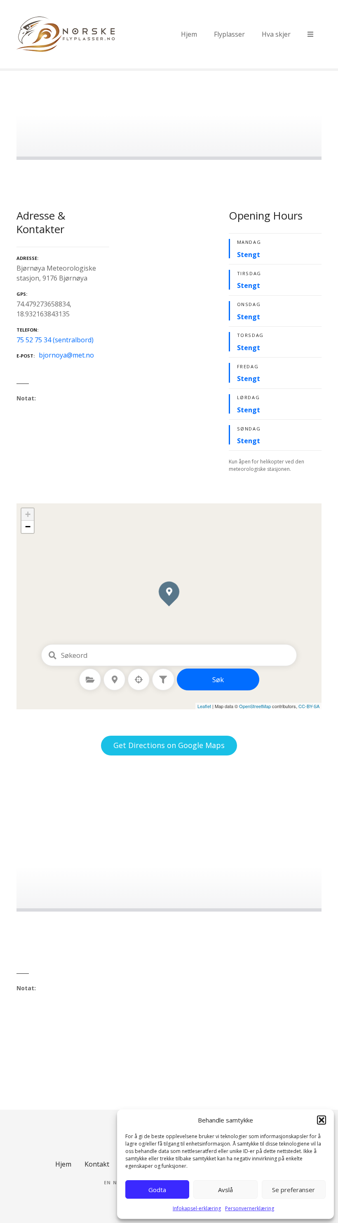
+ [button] (28, 514)
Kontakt (96, 1164)
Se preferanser (293, 1190)
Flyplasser (229, 34)
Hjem (189, 34)
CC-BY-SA (308, 706)
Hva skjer (276, 34)
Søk (218, 679)
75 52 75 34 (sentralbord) (55, 339)
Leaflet (204, 706)
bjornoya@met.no (66, 355)
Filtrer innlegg (163, 680)
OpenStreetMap (255, 706)
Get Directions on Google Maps (169, 745)
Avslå (225, 1190)
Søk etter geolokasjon (139, 680)
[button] (321, 1120)
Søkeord (52, 655)
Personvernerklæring (249, 1208)
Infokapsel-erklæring (197, 1208)
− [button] (28, 526)
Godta (157, 1190)
